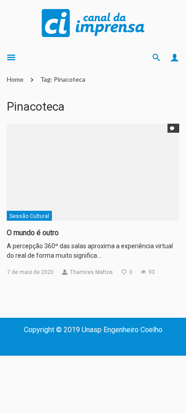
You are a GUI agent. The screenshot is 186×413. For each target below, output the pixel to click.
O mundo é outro (33, 232)
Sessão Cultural (29, 216)
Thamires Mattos (91, 272)
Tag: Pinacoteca (62, 79)
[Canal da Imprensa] (93, 22)
